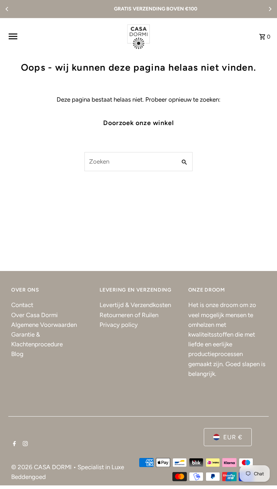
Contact (22, 304)
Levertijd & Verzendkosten (135, 304)
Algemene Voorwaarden (44, 324)
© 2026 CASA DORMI (42, 467)
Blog (17, 353)
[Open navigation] (63, 36)
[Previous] (7, 9)
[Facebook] (13, 444)
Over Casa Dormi (34, 315)
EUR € (232, 437)
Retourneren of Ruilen (129, 315)
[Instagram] (24, 444)
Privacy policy (119, 324)
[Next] (269, 9)
